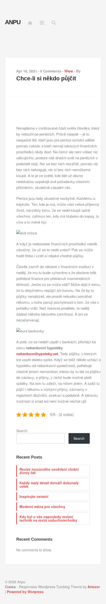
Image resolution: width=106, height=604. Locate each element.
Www (68, 71)
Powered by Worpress (25, 591)
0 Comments (50, 71)
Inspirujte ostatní (33, 496)
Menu (42, 23)
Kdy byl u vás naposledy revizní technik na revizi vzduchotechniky (48, 518)
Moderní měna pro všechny (42, 506)
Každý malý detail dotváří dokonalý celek (49, 484)
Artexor (94, 586)
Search (21, 430)
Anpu (12, 22)
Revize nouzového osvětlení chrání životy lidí (49, 471)
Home (30, 23)
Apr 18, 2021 (26, 71)
